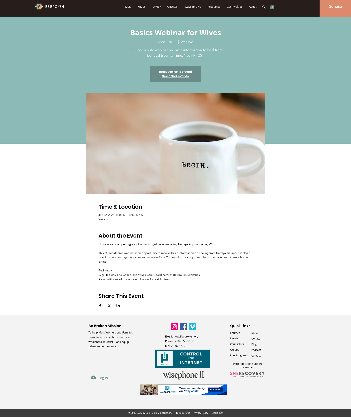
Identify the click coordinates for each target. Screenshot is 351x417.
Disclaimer (217, 412)
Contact (256, 355)
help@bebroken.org (185, 336)
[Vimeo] (192, 326)
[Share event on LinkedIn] (118, 305)
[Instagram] (174, 326)
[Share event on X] (109, 305)
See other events (175, 76)
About (255, 333)
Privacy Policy (200, 412)
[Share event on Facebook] (100, 305)
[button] (193, 6)
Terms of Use (183, 412)
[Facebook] (183, 326)
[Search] (264, 7)
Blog (254, 344)
